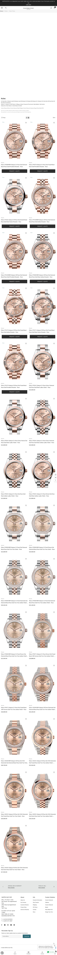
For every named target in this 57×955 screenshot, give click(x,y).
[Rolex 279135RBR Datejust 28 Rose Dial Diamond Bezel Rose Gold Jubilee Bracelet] (42, 196)
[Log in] (51, 8)
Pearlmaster (30, 104)
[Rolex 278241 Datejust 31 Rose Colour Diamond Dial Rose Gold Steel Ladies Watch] (42, 362)
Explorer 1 (3, 104)
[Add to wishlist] (26, 122)
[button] (27, 118)
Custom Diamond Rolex (5, 108)
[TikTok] (11, 925)
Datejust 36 (29, 101)
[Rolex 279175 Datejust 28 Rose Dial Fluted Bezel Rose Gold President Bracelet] (14, 362)
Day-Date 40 (51, 101)
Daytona (9, 102)
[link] (15, 953)
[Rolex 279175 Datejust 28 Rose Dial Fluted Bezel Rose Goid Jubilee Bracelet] (14, 306)
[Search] (6, 8)
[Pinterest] (8, 925)
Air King (2, 101)
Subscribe (26, 936)
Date (6, 101)
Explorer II (8, 104)
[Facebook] (2, 925)
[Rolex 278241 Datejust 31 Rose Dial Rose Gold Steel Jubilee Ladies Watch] (14, 470)
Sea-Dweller (36, 104)
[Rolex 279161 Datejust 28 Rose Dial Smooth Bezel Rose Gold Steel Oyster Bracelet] (14, 196)
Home (1, 11)
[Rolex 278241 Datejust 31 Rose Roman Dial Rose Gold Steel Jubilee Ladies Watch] (42, 470)
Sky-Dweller (42, 104)
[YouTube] (14, 925)
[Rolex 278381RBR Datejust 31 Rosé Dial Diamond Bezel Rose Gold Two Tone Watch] (14, 523)
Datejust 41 (35, 101)
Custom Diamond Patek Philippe (17, 108)
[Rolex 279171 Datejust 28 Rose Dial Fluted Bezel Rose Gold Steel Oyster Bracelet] (42, 306)
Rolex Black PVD (40, 108)
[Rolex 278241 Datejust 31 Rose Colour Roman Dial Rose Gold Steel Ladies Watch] (14, 417)
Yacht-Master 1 (9, 105)
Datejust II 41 (40, 101)
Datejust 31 (24, 101)
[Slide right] (54, 886)
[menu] (2, 8)
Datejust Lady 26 (11, 101)
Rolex (6, 11)
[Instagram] (5, 925)
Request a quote (14, 171)
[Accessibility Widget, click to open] (2, 953)
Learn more (28, 4)
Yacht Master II (16, 105)
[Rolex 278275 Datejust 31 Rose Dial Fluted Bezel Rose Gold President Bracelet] (42, 141)
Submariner (3, 105)
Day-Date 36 (46, 101)
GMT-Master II (13, 104)
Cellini (20, 105)
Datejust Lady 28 (18, 101)
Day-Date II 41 (4, 102)
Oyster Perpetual (24, 104)
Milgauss (18, 104)
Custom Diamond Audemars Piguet (30, 108)
